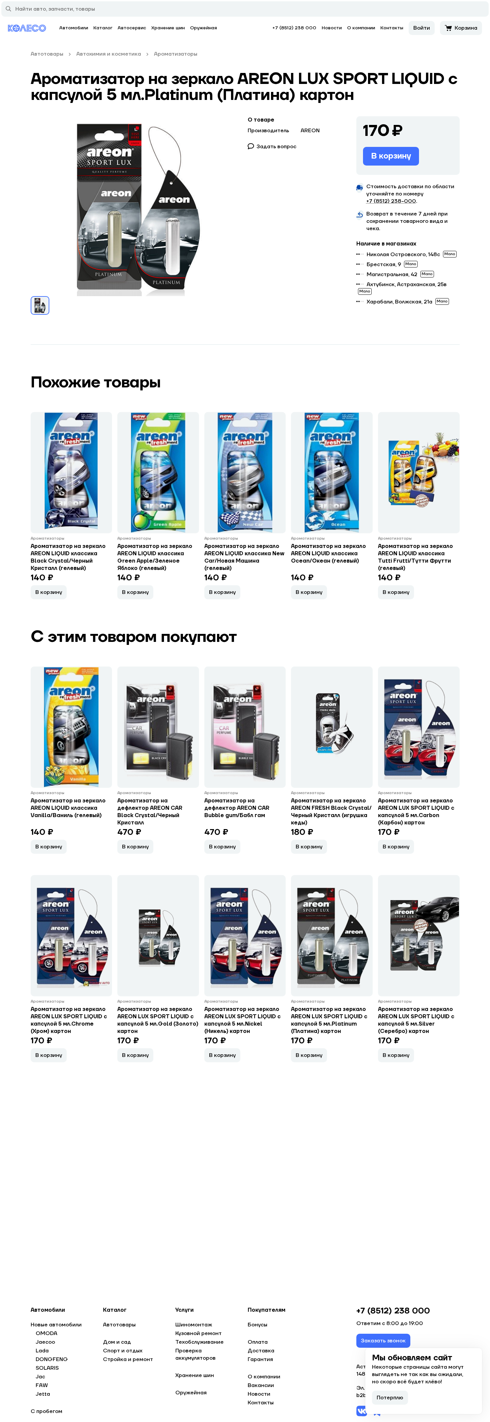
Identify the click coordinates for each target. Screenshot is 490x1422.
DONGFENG (52, 1359)
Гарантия (260, 1359)
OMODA (46, 1333)
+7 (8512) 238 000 (294, 28)
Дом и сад (117, 1342)
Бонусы (257, 1324)
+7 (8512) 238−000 (391, 201)
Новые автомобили (56, 1324)
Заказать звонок (383, 1340)
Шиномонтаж (193, 1324)
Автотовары (119, 1324)
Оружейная (203, 28)
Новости (332, 28)
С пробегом (46, 1411)
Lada (42, 1350)
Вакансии (261, 1385)
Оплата (258, 1342)
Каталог (102, 28)
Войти (421, 28)
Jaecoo (45, 1342)
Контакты (391, 28)
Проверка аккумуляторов (195, 1354)
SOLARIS (47, 1368)
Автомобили (73, 28)
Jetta (43, 1394)
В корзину (391, 156)
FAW (42, 1385)
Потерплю (390, 1397)
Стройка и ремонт (128, 1359)
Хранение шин (168, 28)
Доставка (261, 1350)
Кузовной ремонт (198, 1333)
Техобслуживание (199, 1342)
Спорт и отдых (122, 1350)
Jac (40, 1376)
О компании (361, 28)
